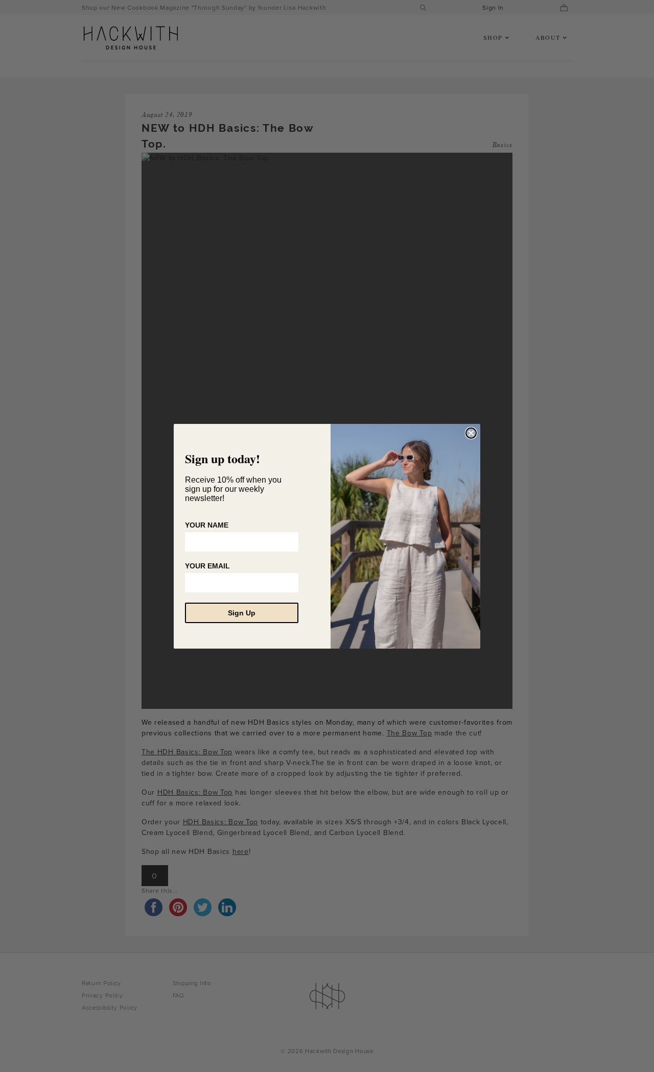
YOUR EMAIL (207, 566)
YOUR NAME (206, 525)
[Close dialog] (471, 433)
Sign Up (241, 613)
